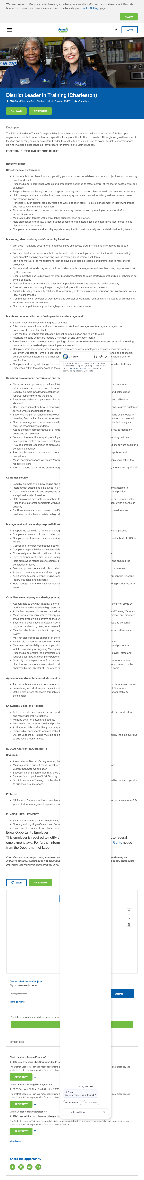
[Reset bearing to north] (129, 919)
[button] (116, 29)
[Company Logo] (63, 29)
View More (15, 1141)
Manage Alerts (17, 1001)
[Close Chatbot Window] (106, 357)
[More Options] (66, 1112)
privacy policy (78, 368)
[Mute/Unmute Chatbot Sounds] (101, 357)
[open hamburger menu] (9, 29)
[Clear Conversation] (96, 357)
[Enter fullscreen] (129, 924)
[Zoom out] (129, 915)
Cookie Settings (90, 8)
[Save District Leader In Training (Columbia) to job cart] (36, 1077)
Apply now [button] (40, 882)
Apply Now (40, 111)
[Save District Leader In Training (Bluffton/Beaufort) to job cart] (36, 1104)
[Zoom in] (129, 911)
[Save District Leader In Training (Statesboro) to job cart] (36, 1131)
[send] (104, 1112)
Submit (119, 993)
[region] (85, 734)
